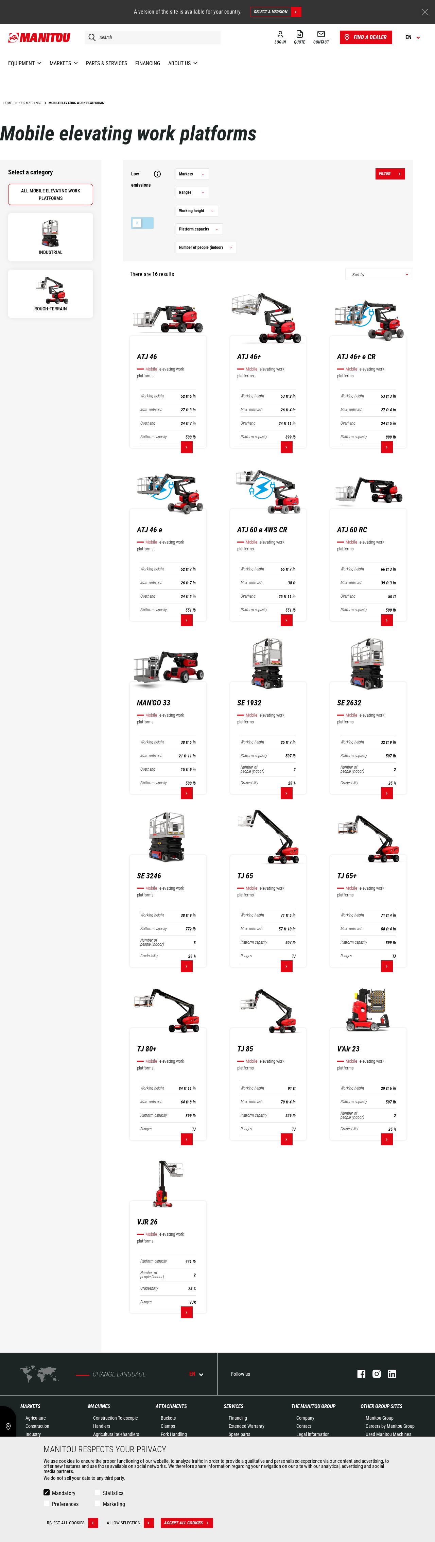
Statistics (113, 1493)
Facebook (358, 1374)
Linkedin (388, 1374)
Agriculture (35, 1418)
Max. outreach (151, 410)
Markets (30, 1406)
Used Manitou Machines (388, 1434)
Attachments (171, 1406)
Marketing (114, 1504)
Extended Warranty (246, 1426)
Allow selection (123, 1522)
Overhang (147, 423)
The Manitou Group (313, 1406)
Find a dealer (370, 37)
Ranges (246, 956)
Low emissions (142, 223)
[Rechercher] (90, 37)
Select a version (271, 11)
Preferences (65, 1504)
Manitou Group (380, 1418)
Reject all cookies (66, 1522)
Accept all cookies (183, 1522)
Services (233, 1406)
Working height (152, 396)
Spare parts (239, 1434)
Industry (33, 1434)
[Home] (39, 37)
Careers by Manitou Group (390, 1426)
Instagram (373, 1374)
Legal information (313, 1434)
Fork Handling (174, 1434)
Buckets (168, 1418)
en (192, 1374)
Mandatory (63, 1493)
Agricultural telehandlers (116, 1434)
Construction (37, 1426)
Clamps (168, 1426)
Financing (238, 1418)
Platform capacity (153, 437)
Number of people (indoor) (252, 769)
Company (305, 1418)
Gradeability (249, 783)
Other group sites (381, 1406)
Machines (99, 1406)
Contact (303, 1426)
